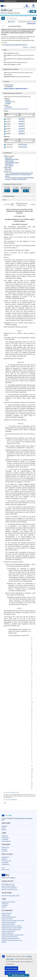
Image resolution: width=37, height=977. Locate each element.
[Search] (34, 18)
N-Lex (3, 867)
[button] (18, 975)
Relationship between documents (13, 93)
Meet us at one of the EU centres (10, 889)
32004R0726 (22, 119)
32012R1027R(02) (22, 147)
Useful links (4, 851)
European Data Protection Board (9, 936)
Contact (4, 828)
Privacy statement (6, 841)
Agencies (4, 942)
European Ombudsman (7, 933)
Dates (5, 50)
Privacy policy (5, 903)
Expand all (25, 47)
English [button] (33, 7)
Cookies (4, 907)
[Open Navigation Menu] (3, 18)
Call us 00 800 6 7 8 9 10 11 (8, 884)
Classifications (8, 153)
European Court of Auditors (8, 924)
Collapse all (33, 47)
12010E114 (7, 100)
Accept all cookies (11, 968)
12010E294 (7, 103)
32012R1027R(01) (22, 144)
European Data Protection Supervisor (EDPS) (12, 935)
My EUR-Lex (26, 7)
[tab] (18, 50)
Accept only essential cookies (15, 973)
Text (5, 199)
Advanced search (31, 23)
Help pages (4, 826)
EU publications (5, 864)
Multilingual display (9, 196)
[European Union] (5, 875)
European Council (6, 915)
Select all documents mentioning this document (16, 109)
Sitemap (4, 829)
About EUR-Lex (5, 847)
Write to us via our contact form (9, 887)
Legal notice (5, 836)
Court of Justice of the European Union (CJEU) (13, 920)
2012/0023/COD (9, 86)
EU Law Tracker (5, 869)
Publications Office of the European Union (12, 940)
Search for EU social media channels (11, 895)
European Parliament (7, 913)
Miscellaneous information (11, 69)
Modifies (8, 119)
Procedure (6, 81)
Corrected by (9, 144)
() (16, 247)
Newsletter (4, 849)
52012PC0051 (8, 107)
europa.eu (12, 877)
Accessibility (5, 839)
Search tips (12, 21)
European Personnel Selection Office (10, 938)
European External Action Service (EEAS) (11, 926)
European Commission (7, 918)
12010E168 (7, 101)
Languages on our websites (8, 902)
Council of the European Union (9, 917)
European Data (5, 857)
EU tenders (4, 859)
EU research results (6, 860)
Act (19, 113)
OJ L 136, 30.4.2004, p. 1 (11, 799)
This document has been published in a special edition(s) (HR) (17, 40)
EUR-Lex (6, 10)
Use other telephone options (8, 886)
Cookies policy (5, 837)
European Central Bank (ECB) (9, 922)
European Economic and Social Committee (12, 927)
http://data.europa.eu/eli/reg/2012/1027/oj (15, 44)
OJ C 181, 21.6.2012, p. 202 (12, 792)
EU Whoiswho (5, 862)
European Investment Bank (8, 931)
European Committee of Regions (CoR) (11, 929)
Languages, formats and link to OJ (13, 184)
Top (5, 803)
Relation (6, 113)
